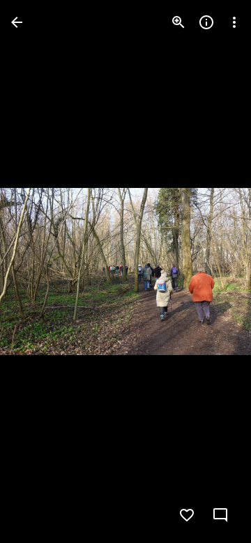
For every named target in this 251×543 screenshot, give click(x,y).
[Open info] (206, 22)
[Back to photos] (16, 22)
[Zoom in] (178, 22)
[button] (39, 271)
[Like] (186, 515)
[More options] (234, 22)
